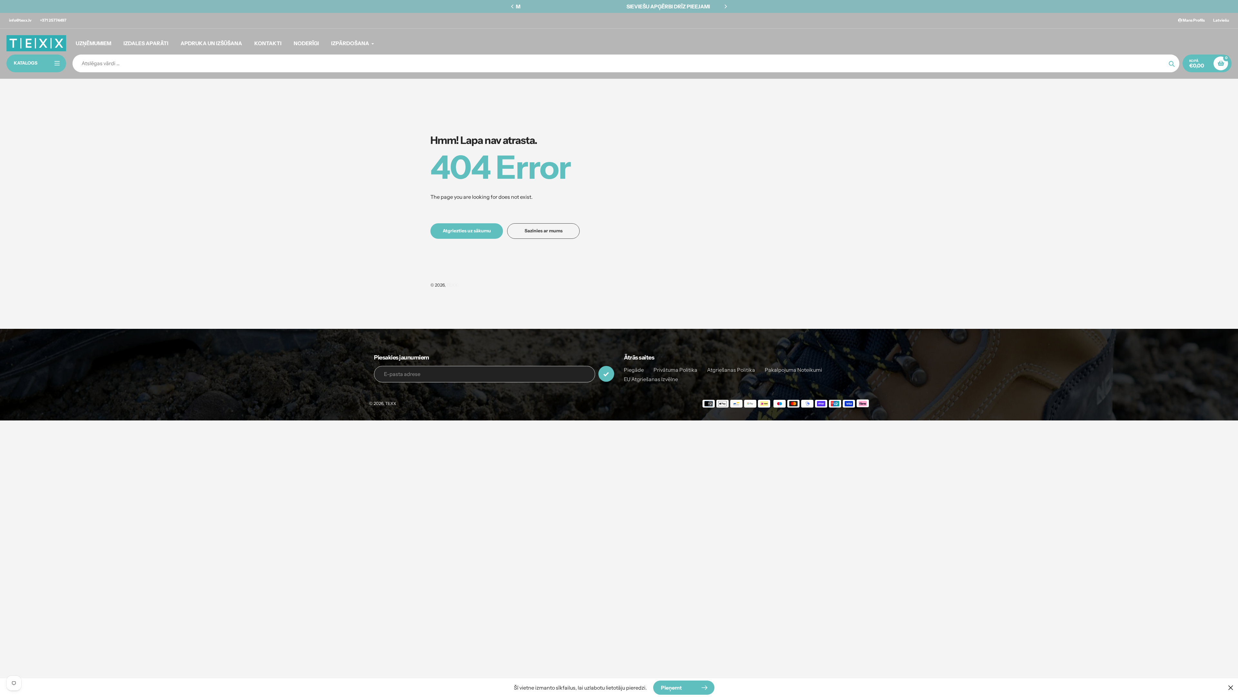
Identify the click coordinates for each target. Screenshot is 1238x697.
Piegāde (634, 370)
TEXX (452, 285)
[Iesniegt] (606, 374)
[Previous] (512, 6)
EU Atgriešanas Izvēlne (651, 379)
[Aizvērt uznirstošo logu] (1231, 687)
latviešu (1221, 20)
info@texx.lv (20, 20)
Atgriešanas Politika (731, 370)
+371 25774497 (53, 20)
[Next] (725, 6)
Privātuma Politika (675, 370)
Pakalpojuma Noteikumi (793, 370)
